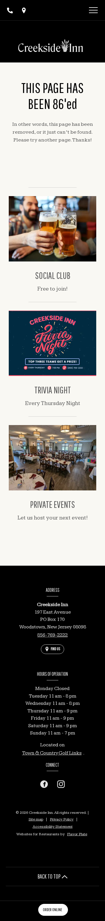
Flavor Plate (77, 834)
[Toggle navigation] (93, 11)
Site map (36, 819)
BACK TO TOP (50, 876)
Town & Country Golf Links (52, 753)
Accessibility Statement (53, 826)
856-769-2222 (52, 635)
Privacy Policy (62, 819)
